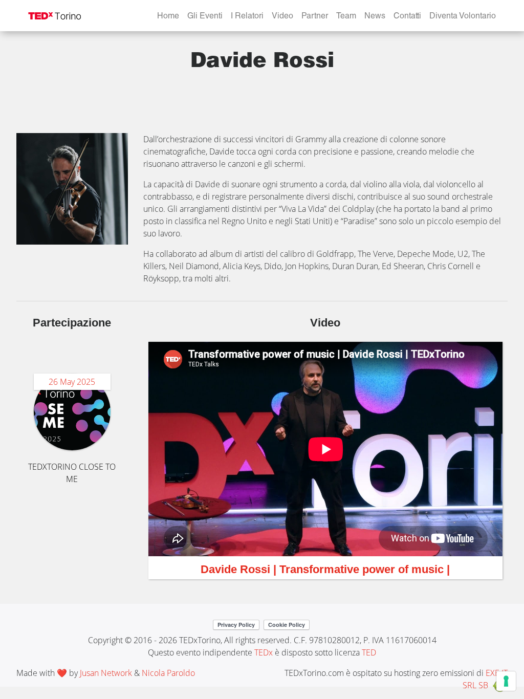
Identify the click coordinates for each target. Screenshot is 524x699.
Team (346, 17)
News (374, 17)
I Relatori (247, 17)
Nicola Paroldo (168, 673)
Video (282, 17)
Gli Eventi (205, 17)
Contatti (407, 17)
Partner (314, 17)
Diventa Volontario (462, 17)
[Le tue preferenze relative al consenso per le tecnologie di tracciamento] (506, 681)
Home (168, 17)
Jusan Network (106, 673)
